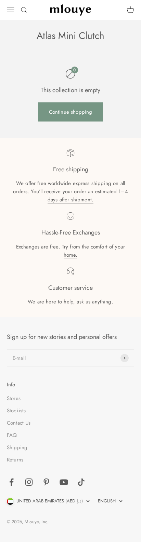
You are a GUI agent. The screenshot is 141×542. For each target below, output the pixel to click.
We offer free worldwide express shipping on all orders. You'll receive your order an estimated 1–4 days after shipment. (70, 191)
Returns (15, 459)
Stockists (16, 410)
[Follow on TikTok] (81, 482)
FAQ (12, 435)
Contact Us (19, 423)
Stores (14, 398)
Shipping (17, 447)
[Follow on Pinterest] (46, 482)
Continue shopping (70, 112)
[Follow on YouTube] (63, 482)
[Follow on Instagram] (29, 482)
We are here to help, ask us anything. (70, 301)
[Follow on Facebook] (11, 482)
